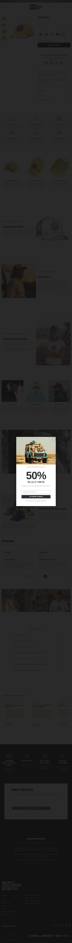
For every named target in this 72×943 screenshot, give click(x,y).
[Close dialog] (54, 438)
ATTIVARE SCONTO (36, 496)
